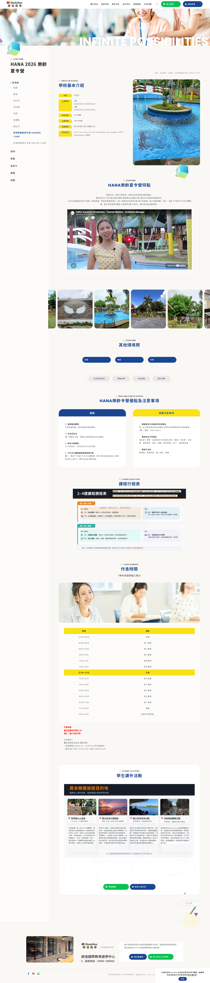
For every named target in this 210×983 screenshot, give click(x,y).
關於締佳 (94, 4)
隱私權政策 (192, 975)
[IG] (33, 974)
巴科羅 (16, 107)
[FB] (28, 974)
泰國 (12, 158)
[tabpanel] (105, 27)
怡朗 (15, 113)
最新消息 (115, 4)
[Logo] (14, 3)
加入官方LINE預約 (160, 956)
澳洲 (12, 151)
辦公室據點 (138, 956)
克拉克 (16, 100)
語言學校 (126, 4)
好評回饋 (147, 4)
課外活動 (161, 378)
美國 (12, 173)
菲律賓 (170, 73)
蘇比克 (16, 126)
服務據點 (137, 4)
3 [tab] (51, 960)
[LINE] (38, 974)
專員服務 (112, 887)
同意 (183, 979)
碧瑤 (15, 94)
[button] (157, 4)
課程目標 (121, 378)
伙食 (152, 360)
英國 (12, 180)
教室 (119, 360)
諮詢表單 (191, 4)
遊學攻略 (105, 4)
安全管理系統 (99, 378)
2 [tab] (48, 960)
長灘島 (16, 120)
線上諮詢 (170, 4)
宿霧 (15, 87)
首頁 (156, 73)
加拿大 (13, 165)
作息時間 (141, 378)
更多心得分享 (140, 887)
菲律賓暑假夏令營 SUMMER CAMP (187, 73)
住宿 (86, 360)
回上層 (189, 903)
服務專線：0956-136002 (100, 961)
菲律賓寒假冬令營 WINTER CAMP (29, 143)
